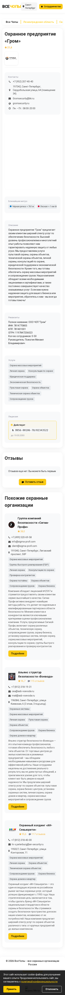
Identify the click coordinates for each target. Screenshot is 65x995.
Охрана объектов (40, 387)
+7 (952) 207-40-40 (23, 81)
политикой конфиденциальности (39, 981)
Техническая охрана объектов (25, 393)
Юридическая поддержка (22, 376)
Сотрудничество (52, 6)
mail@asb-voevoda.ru (23, 695)
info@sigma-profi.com (24, 541)
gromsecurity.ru (21, 103)
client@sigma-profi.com (24, 546)
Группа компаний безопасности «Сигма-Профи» (33, 522)
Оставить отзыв (34, 482)
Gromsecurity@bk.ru (23, 98)
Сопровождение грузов (21, 399)
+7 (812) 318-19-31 (21, 687)
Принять (11, 989)
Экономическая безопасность (25, 382)
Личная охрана (17, 371)
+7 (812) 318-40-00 (21, 840)
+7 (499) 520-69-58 (21, 537)
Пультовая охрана (19, 387)
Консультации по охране (40, 371)
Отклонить (52, 989)
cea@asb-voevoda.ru (23, 691)
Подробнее (17, 653)
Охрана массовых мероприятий (25, 365)
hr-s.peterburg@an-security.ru (28, 844)
